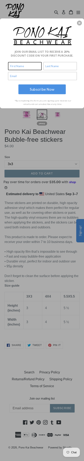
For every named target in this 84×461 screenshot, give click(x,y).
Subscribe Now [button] (42, 89)
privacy (42, 123)
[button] (79, 22)
